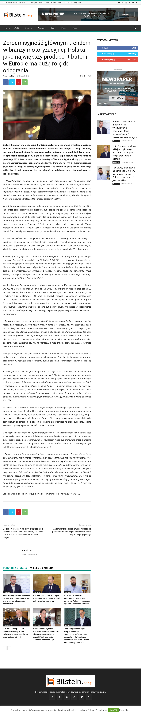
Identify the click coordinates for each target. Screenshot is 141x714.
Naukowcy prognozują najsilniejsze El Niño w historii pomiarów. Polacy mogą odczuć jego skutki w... (123, 174)
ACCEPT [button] (113, 710)
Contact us (68, 2)
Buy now (77, 2)
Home (7, 28)
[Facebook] (122, 2)
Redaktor (11, 76)
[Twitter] (129, 2)
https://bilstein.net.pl (29, 554)
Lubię (134, 48)
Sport (53, 28)
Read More (124, 710)
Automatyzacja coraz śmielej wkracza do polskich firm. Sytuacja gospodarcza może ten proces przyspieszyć (71, 532)
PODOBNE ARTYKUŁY (15, 567)
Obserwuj (132, 54)
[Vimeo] (133, 2)
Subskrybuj (131, 59)
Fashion (41, 28)
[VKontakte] (136, 2)
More (74, 28)
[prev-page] (4, 648)
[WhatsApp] (25, 82)
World (16, 28)
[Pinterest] (18, 82)
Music (63, 28)
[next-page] (9, 648)
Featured (7, 592)
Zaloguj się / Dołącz (36, 2)
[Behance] (119, 2)
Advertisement (50, 2)
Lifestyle (28, 28)
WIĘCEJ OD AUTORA (41, 567)
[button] (134, 28)
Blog (60, 2)
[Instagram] (126, 2)
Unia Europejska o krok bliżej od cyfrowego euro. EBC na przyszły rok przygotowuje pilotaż (46, 598)
